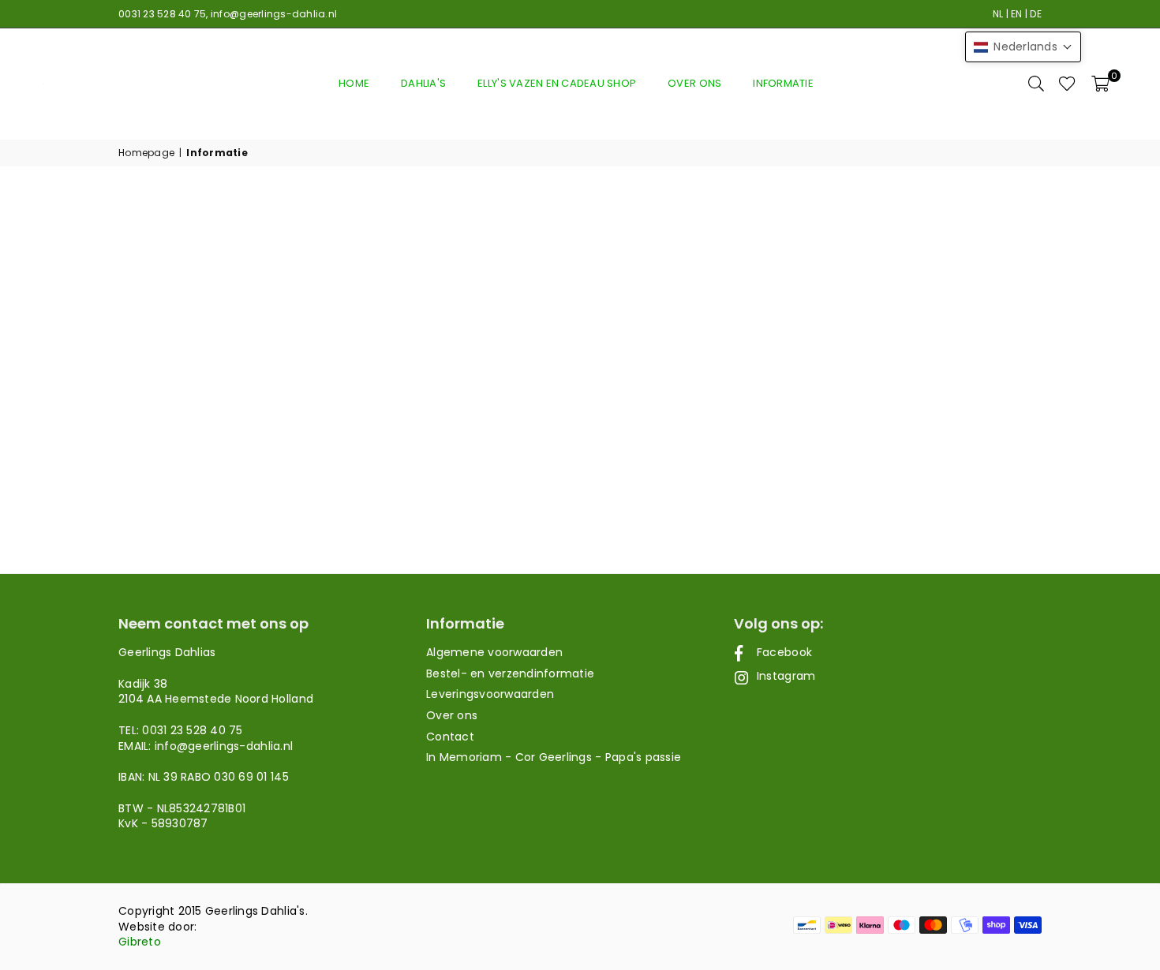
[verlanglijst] (1067, 83)
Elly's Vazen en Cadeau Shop (556, 83)
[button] (1100, 83)
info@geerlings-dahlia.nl (274, 14)
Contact (450, 736)
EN (1017, 14)
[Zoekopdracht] (1036, 83)
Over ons (694, 83)
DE (1036, 14)
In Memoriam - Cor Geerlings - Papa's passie (553, 757)
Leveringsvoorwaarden (490, 694)
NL (998, 14)
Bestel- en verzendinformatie (510, 673)
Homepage (146, 153)
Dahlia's (423, 83)
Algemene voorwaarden (494, 652)
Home (354, 83)
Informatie (783, 83)
